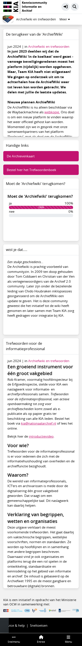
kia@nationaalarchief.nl (38, 423)
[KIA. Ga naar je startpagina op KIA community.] (25, 6)
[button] (65, 7)
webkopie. (52, 112)
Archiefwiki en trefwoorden (36, 19)
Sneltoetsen (38, 625)
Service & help (14, 625)
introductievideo (41, 436)
